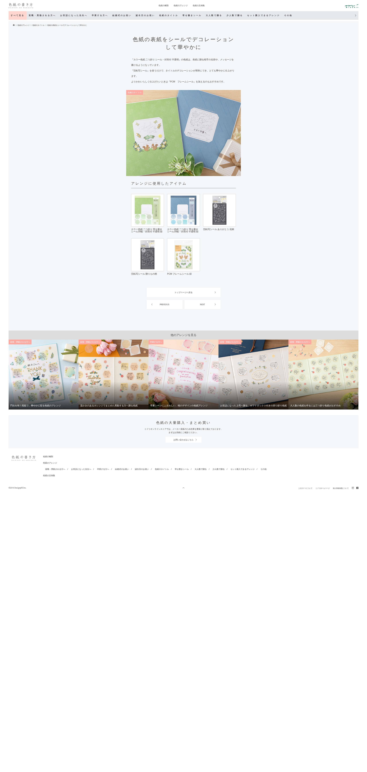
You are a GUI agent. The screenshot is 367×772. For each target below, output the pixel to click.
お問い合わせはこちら (183, 439)
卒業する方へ (100, 15)
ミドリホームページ (323, 488)
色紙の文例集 (199, 5)
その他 (288, 15)
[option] (44, 375)
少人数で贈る (235, 15)
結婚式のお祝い (121, 15)
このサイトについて (305, 488)
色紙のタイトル (168, 15)
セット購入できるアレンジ (263, 15)
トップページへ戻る (183, 292)
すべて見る (17, 15)
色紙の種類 (164, 5)
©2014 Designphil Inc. (17, 488)
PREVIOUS (164, 304)
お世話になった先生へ (73, 15)
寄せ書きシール (192, 15)
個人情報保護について (341, 488)
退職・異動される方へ (42, 15)
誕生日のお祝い (145, 15)
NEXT (202, 304)
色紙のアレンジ (181, 5)
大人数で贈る (214, 15)
